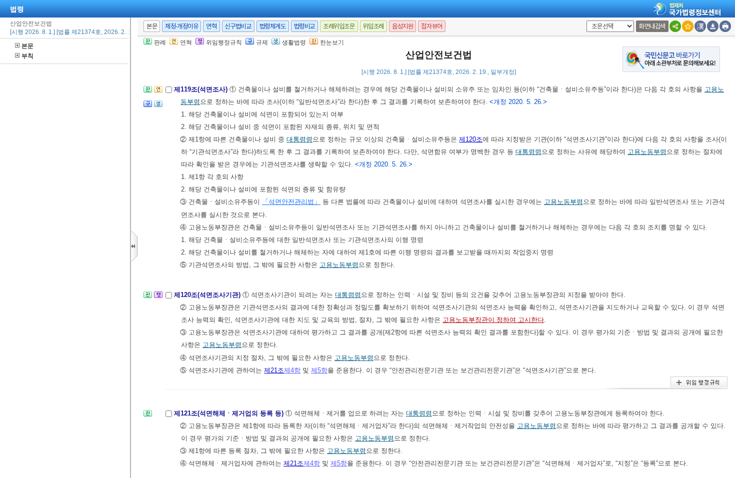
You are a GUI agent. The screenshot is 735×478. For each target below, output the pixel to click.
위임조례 (373, 26)
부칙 (28, 56)
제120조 (470, 139)
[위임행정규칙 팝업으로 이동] (158, 298)
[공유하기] (675, 26)
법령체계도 (273, 26)
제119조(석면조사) (202, 89)
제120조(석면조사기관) (208, 294)
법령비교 (304, 26)
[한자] (700, 26)
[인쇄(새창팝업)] (725, 26)
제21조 (274, 370)
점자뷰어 (431, 26)
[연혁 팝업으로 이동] (158, 92)
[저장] (712, 26)
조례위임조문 (339, 26)
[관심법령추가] (688, 26)
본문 (28, 46)
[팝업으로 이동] (158, 106)
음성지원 (402, 26)
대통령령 (299, 139)
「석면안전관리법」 (291, 202)
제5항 (319, 370)
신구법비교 (238, 26)
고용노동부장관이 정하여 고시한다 (493, 320)
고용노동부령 (647, 152)
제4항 (292, 370)
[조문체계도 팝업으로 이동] (148, 92)
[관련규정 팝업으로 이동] (148, 106)
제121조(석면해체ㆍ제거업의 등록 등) (230, 413)
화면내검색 (652, 26)
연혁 (211, 26)
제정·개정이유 (181, 26)
